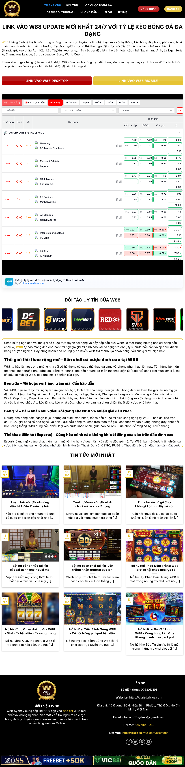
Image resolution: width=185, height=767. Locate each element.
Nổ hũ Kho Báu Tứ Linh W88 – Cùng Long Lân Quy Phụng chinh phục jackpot (154, 633)
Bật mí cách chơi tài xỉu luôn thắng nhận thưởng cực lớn (92, 567)
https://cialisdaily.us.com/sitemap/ (145, 733)
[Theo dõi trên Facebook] (129, 742)
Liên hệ (122, 12)
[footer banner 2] (138, 760)
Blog (108, 12)
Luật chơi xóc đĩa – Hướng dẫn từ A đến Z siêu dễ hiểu (30, 504)
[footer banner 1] (46, 760)
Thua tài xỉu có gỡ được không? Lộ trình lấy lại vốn (154, 504)
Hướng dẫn (88, 12)
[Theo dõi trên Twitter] (135, 742)
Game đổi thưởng (60, 12)
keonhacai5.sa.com (33, 283)
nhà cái (68, 711)
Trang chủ (52, 5)
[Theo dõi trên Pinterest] (142, 742)
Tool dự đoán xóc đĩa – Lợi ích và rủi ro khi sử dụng (92, 504)
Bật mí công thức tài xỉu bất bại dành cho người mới (30, 567)
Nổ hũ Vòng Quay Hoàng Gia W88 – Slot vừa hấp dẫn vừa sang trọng (30, 631)
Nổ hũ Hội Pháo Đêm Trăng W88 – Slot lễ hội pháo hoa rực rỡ (154, 567)
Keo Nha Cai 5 (144, 725)
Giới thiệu (73, 5)
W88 (5, 42)
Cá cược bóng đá (98, 5)
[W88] (21, 9)
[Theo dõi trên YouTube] (149, 742)
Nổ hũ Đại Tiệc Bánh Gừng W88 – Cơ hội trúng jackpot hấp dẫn (92, 631)
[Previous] (8, 320)
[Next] (176, 320)
